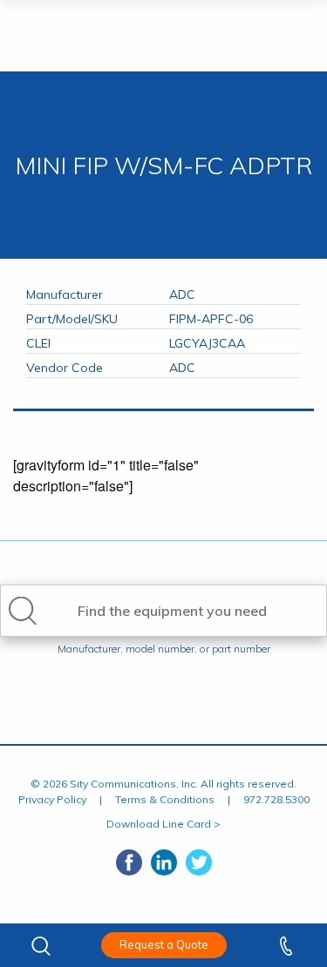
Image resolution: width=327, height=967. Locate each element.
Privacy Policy (52, 799)
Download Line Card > (163, 823)
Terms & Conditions (165, 799)
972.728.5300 (276, 799)
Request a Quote (163, 944)
